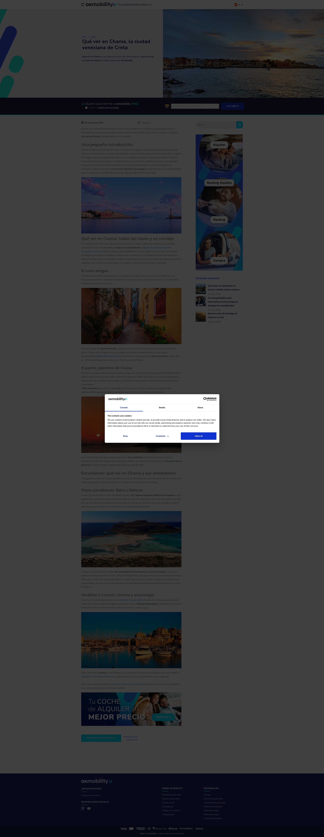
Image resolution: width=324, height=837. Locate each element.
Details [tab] (162, 407)
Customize (160, 436)
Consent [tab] (124, 407)
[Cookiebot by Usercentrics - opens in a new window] (205, 399)
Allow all (198, 436)
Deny (125, 436)
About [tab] (200, 407)
